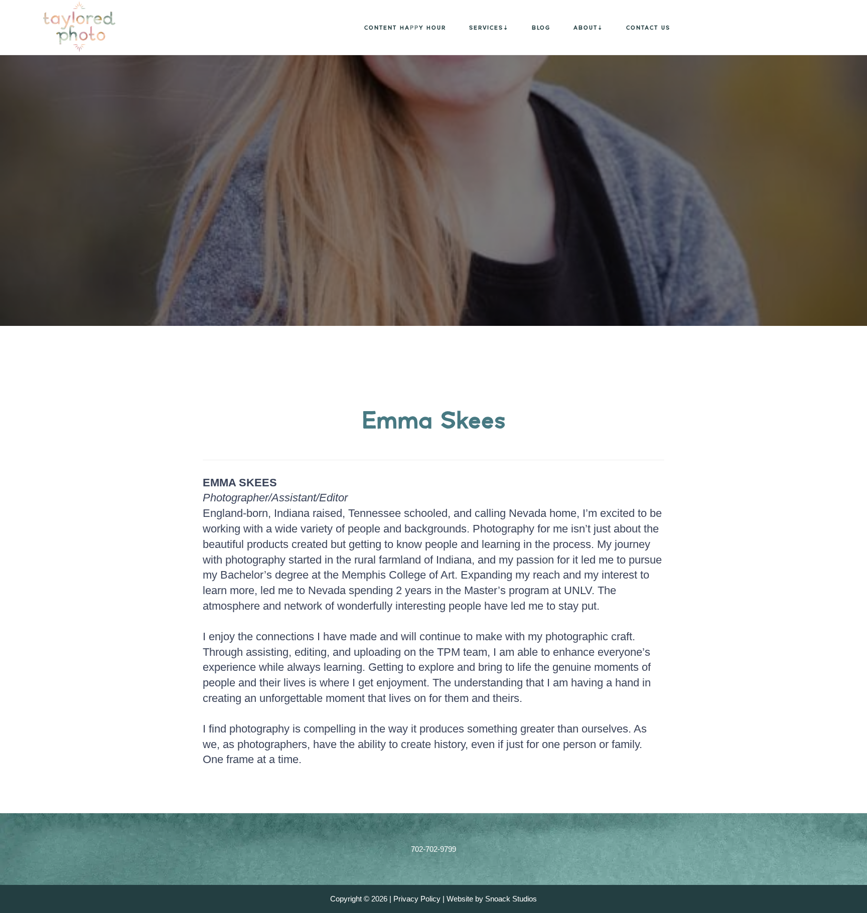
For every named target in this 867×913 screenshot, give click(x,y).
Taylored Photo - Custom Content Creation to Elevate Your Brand (65, 27)
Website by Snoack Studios (492, 898)
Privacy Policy (417, 898)
